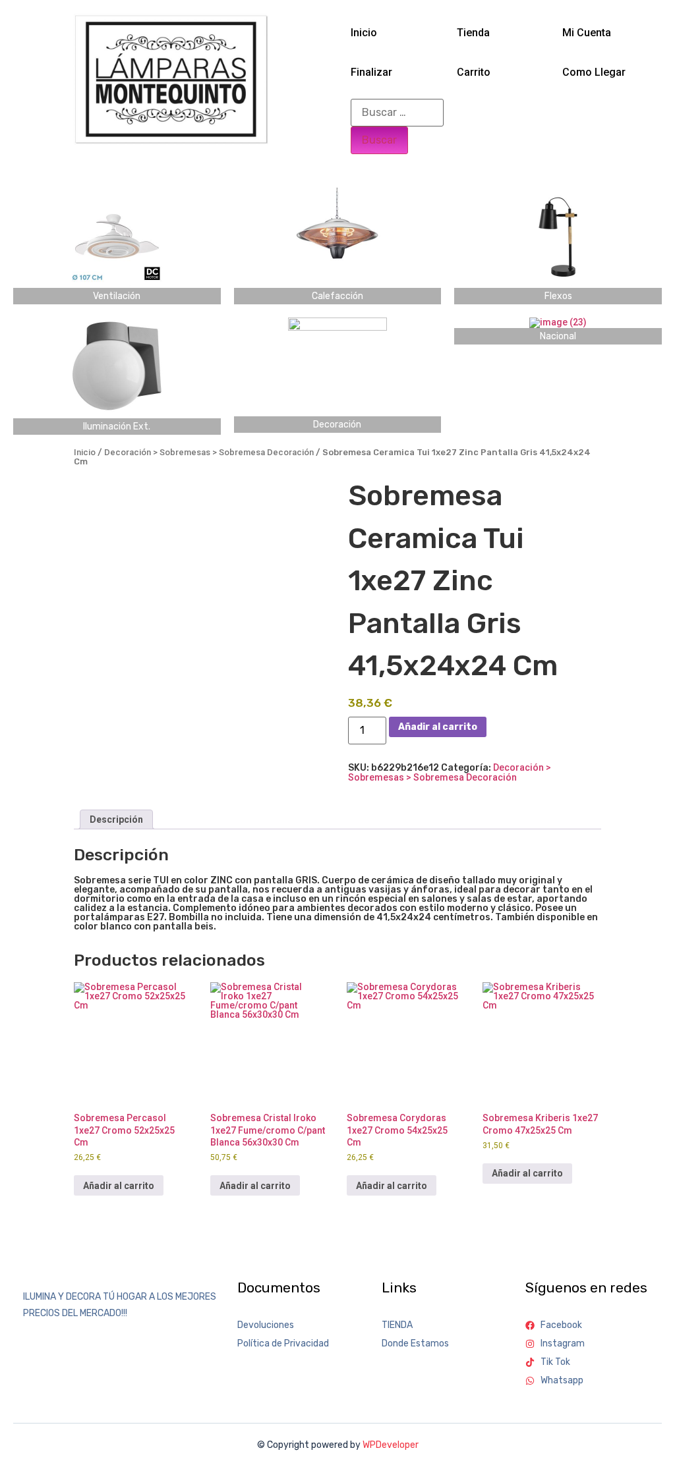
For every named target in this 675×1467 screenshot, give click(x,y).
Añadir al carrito (437, 727)
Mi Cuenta (586, 32)
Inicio (364, 32)
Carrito (473, 72)
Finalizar (371, 72)
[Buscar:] (397, 112)
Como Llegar (594, 72)
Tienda (473, 32)
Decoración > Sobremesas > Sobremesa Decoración (209, 452)
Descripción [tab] (116, 819)
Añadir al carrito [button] (118, 1185)
